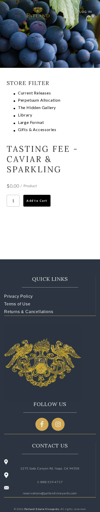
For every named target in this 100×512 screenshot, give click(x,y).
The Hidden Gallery (37, 107)
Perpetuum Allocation (39, 100)
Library (25, 114)
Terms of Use (17, 304)
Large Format (31, 122)
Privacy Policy (18, 296)
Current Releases (34, 92)
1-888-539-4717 (50, 482)
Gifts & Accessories (37, 129)
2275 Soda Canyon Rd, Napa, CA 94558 (50, 468)
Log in (85, 12)
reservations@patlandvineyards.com (50, 493)
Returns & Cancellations (28, 312)
